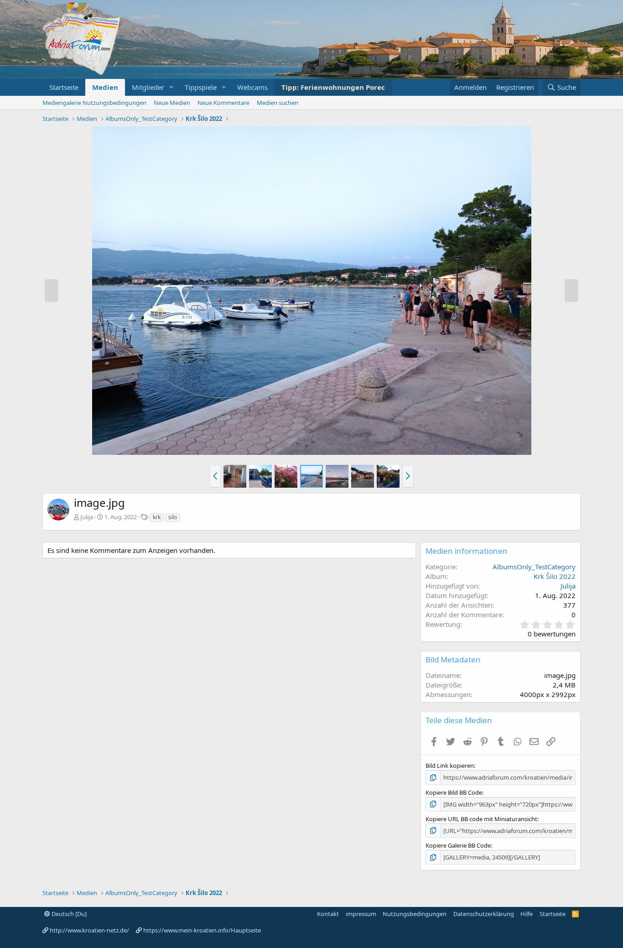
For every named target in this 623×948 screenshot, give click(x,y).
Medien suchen (277, 103)
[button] (171, 87)
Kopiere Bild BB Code (454, 792)
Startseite (63, 87)
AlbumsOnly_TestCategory (534, 566)
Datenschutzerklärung (483, 914)
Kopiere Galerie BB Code (458, 845)
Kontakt (328, 914)
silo (172, 517)
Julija (86, 517)
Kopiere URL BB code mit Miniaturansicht (481, 819)
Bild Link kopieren (450, 765)
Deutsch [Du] (68, 914)
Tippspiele (201, 87)
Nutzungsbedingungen (414, 914)
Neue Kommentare (223, 103)
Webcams (252, 87)
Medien (105, 87)
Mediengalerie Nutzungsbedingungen (94, 103)
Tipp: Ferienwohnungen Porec (333, 87)
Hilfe (526, 914)
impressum (361, 914)
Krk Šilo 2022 (555, 576)
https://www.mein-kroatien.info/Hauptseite (202, 930)
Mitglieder (148, 87)
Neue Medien (172, 103)
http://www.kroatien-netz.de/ (89, 930)
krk (157, 517)
